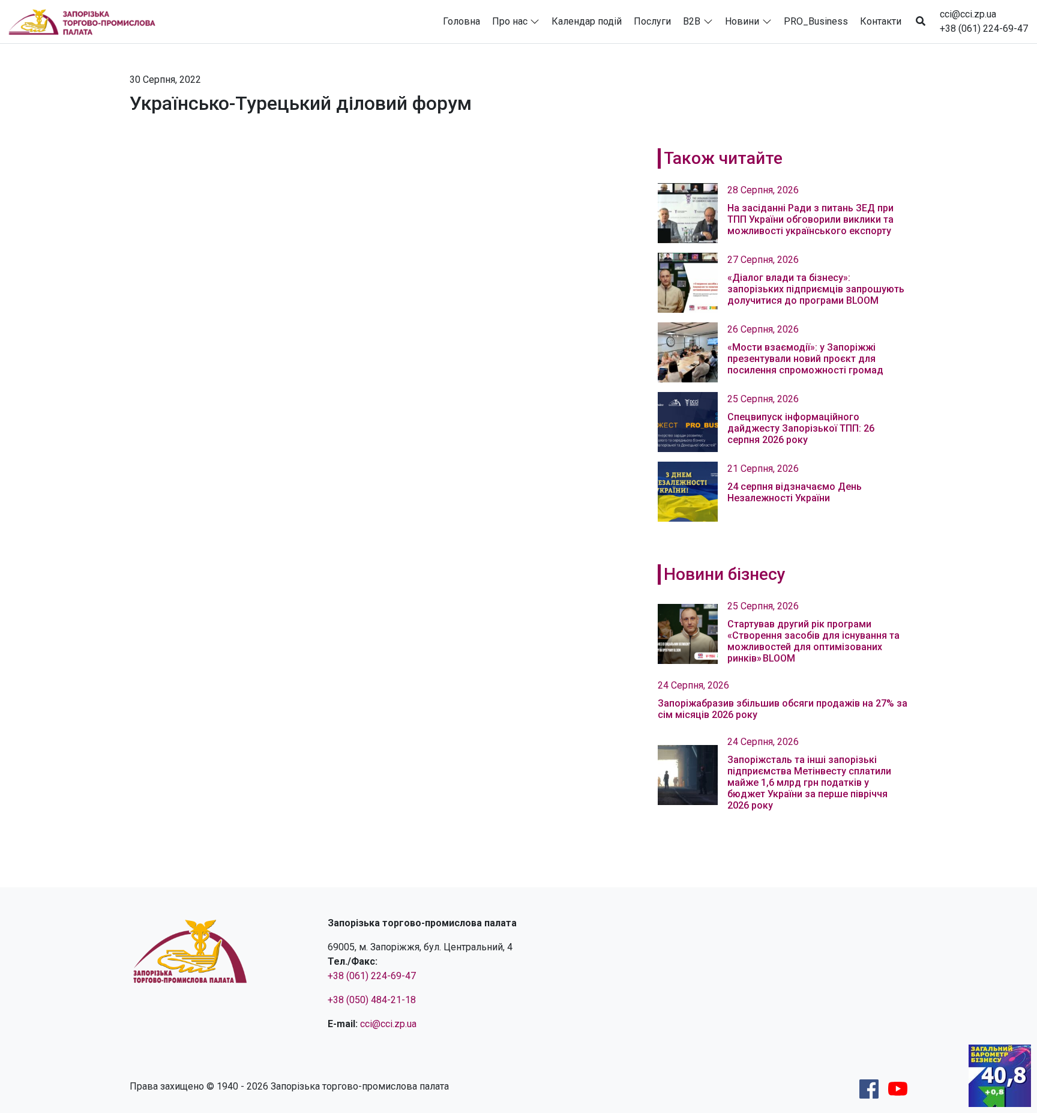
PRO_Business (816, 21)
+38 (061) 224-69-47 (984, 28)
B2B (691, 21)
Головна (461, 21)
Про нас (510, 21)
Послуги (652, 21)
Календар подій (587, 21)
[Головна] (87, 22)
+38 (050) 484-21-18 (372, 1000)
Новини (742, 21)
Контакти (880, 21)
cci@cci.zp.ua (968, 14)
